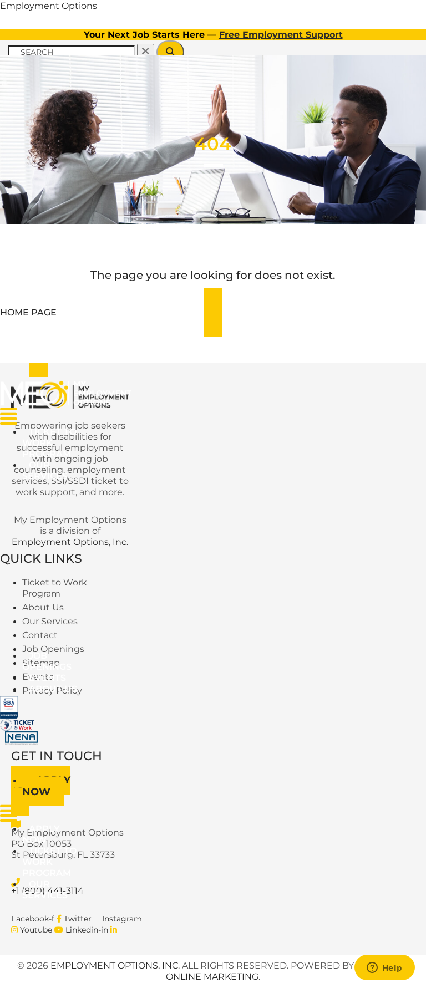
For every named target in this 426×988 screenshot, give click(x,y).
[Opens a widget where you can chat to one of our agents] (384, 968)
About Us (53, 689)
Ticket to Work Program (49, 442)
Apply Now (46, 786)
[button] (53, 471)
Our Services (45, 470)
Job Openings (47, 661)
